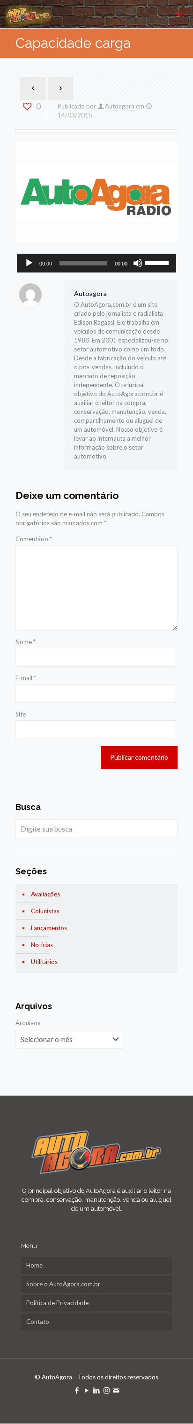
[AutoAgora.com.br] (28, 14)
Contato (37, 1321)
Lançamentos (49, 928)
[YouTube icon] (86, 1390)
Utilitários (44, 961)
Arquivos (27, 1023)
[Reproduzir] (29, 263)
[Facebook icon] (77, 1390)
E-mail (25, 678)
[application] (96, 263)
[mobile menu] (180, 14)
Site (20, 714)
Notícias (42, 945)
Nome (25, 642)
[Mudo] (137, 263)
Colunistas (45, 911)
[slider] (158, 262)
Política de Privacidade (57, 1303)
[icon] (116, 1390)
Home (34, 1265)
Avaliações (45, 894)
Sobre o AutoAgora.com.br (63, 1284)
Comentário (33, 539)
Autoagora (119, 106)
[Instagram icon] (106, 1390)
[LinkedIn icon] (96, 1390)
